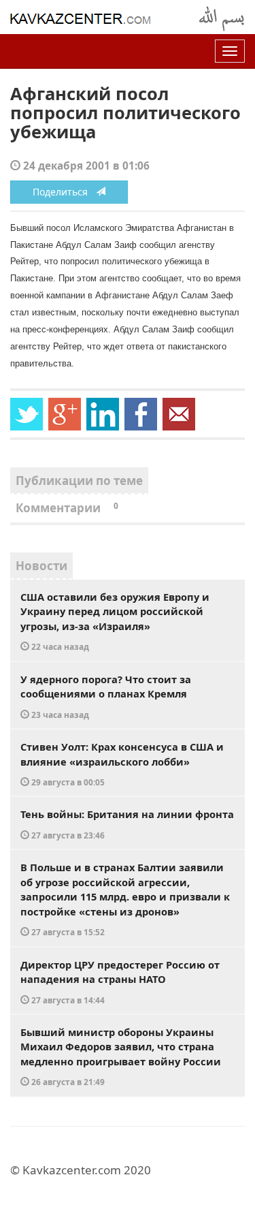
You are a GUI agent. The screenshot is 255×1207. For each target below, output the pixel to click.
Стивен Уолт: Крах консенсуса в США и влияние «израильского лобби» (122, 763)
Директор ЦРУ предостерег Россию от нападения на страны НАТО (120, 981)
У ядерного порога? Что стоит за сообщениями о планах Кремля (105, 696)
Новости (41, 566)
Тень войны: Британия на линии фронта (127, 824)
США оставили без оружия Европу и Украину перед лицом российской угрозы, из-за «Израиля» (114, 621)
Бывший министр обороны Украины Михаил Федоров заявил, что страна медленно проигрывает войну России (120, 1056)
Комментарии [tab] (67, 508)
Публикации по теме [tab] (79, 480)
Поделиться (64, 191)
